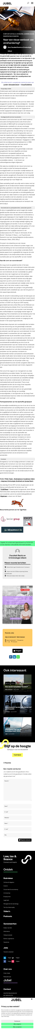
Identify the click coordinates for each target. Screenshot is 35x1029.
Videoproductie (8, 935)
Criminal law (7, 893)
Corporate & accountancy (11, 889)
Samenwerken (10, 924)
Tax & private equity (9, 907)
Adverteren (7, 931)
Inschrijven (17, 755)
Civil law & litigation (9, 882)
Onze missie (7, 973)
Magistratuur (7, 36)
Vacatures (6, 942)
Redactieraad (7, 976)
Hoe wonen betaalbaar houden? (18, 683)
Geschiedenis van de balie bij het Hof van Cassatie (18, 704)
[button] (32, 2)
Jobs (6, 948)
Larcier (5, 85)
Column (6, 886)
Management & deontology (11, 904)
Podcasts (13, 683)
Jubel (6, 734)
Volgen (10, 957)
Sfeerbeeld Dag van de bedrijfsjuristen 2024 (18, 726)
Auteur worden (8, 928)
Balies (32, 34)
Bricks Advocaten (8, 689)
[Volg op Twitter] (13, 958)
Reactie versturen (26, 840)
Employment (7, 896)
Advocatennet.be (13, 85)
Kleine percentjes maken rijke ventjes (15, 575)
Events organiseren (9, 938)
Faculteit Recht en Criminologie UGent (17, 556)
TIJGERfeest (4, 489)
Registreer (3, 496)
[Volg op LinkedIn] (5, 958)
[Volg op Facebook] (5, 961)
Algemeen (27, 34)
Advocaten (19, 34)
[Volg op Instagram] (13, 961)
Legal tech (6, 900)
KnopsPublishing (26, 85)
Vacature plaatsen (9, 952)
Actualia (13, 34)
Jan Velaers (7, 711)
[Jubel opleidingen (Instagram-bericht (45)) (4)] (17, 623)
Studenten (15, 36)
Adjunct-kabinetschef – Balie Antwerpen (15, 637)
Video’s (7, 911)
